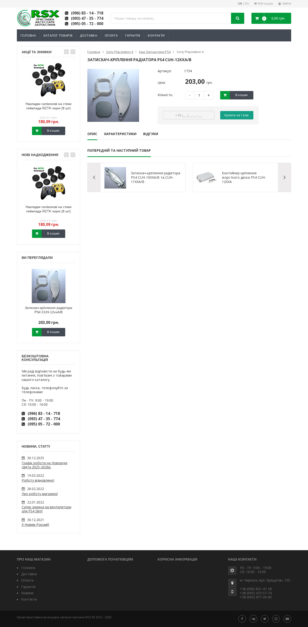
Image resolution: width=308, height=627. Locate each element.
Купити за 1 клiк (237, 115)
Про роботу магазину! (40, 493)
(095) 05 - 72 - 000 (87, 23)
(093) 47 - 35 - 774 (87, 18)
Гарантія (132, 35)
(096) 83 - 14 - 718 (87, 13)
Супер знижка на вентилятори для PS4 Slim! (46, 509)
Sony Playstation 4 (119, 52)
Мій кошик (265, 3)
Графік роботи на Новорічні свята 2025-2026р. (44, 465)
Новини (27, 593)
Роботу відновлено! (38, 480)
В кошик (53, 130)
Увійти (286, 3)
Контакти (156, 35)
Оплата (111, 35)
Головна (28, 35)
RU (247, 4)
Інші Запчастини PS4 (155, 52)
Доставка (88, 35)
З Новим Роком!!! (35, 524)
